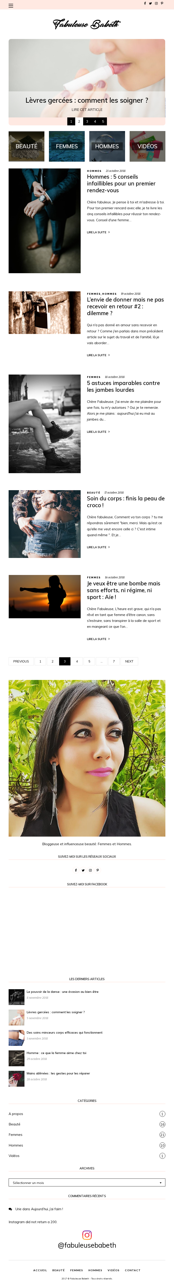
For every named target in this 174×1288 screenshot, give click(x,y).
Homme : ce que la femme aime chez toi (56, 1053)
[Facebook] (145, 3)
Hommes (94, 171)
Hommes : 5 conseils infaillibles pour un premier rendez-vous (121, 183)
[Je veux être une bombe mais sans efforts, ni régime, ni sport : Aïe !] (45, 596)
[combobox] (87, 1182)
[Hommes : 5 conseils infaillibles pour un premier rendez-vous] (45, 220)
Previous (21, 661)
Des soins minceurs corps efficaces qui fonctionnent (64, 1032)
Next (129, 661)
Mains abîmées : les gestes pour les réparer (58, 1073)
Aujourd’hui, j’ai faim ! (47, 1209)
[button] (12, 6)
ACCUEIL (40, 1270)
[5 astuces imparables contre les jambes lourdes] (45, 423)
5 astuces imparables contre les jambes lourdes (123, 386)
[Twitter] (150, 3)
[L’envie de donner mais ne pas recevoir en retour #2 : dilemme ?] (45, 312)
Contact (133, 1270)
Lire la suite (96, 232)
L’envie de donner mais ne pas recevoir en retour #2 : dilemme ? (125, 306)
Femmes (94, 293)
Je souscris (148, 102)
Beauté (93, 492)
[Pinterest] (162, 3)
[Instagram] (156, 3)
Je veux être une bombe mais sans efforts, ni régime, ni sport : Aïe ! (123, 590)
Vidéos (14, 1156)
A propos (16, 1114)
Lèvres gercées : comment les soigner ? (56, 1012)
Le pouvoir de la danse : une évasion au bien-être (63, 992)
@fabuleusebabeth (87, 1245)
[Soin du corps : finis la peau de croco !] (45, 523)
